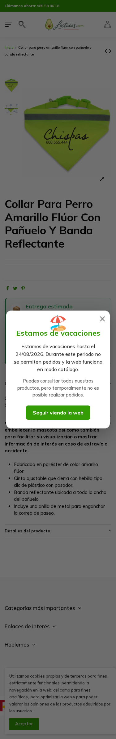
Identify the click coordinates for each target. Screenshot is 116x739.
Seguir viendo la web (58, 413)
